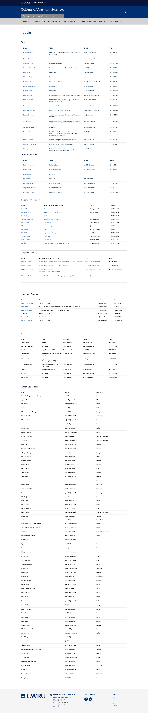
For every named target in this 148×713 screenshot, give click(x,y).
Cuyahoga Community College (72, 262)
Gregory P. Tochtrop (29, 144)
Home (24, 28)
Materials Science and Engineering (54, 212)
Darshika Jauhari (28, 183)
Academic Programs (51, 21)
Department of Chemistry (38, 16)
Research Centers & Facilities (92, 21)
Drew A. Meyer (28, 100)
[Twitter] (90, 699)
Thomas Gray (27, 77)
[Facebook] (86, 699)
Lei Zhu (23, 243)
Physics (46, 229)
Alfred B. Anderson (27, 303)
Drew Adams (25, 209)
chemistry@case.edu (59, 705)
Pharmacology (48, 226)
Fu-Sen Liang (27, 91)
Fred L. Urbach (25, 317)
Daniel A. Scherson (29, 132)
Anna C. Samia (27, 121)
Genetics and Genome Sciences (53, 209)
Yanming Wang (26, 236)
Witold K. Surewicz (27, 233)
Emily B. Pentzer (26, 266)
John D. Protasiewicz (29, 110)
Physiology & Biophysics (51, 233)
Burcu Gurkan (25, 222)
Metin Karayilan (28, 81)
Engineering (47, 222)
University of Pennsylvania (73, 276)
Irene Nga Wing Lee (29, 86)
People (35, 21)
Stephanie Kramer (29, 188)
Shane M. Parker (28, 106)
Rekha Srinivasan (28, 140)
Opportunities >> (115, 21)
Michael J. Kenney (26, 262)
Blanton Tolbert (26, 276)
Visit (113, 703)
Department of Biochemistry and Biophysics (51, 276)
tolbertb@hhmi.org (90, 276)
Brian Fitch (26, 72)
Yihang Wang (27, 149)
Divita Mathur (27, 95)
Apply (113, 698)
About (25, 21)
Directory (114, 706)
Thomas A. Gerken (27, 219)
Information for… (70, 21)
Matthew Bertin (28, 53)
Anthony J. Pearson (27, 310)
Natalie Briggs (28, 59)
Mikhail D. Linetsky (29, 192)
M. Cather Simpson (27, 270)
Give (113, 700)
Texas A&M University (60, 266)
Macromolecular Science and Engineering (56, 243)
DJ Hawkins (27, 179)
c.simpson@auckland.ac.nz (93, 270)
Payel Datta (27, 170)
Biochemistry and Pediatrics (52, 219)
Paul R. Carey (25, 216)
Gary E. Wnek (25, 239)
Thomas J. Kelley (26, 226)
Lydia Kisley (24, 229)
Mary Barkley (25, 306)
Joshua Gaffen (27, 174)
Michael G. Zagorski (27, 320)
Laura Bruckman (26, 212)
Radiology (47, 236)
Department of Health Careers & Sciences (50, 262)
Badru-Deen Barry (29, 165)
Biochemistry (48, 216)
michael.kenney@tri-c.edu (92, 262)
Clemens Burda (28, 63)
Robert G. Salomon (29, 115)
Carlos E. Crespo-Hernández (32, 68)
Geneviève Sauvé (28, 127)
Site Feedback (57, 707)
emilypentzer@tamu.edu (92, 266)
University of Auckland (44, 272)
